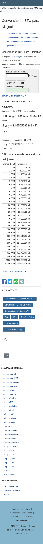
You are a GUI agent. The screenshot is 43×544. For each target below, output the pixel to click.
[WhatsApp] (16, 283)
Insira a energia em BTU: (16, 72)
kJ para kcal (8, 410)
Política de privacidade (25, 530)
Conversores (28, 517)
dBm (14, 317)
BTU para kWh (9, 422)
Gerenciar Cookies (22, 534)
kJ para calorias (10, 406)
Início (4, 8)
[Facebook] (4, 283)
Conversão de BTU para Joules (18, 305)
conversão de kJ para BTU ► (14, 96)
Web (28, 509)
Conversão (12, 8)
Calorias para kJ (10, 438)
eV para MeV (9, 467)
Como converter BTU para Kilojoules (22, 38)
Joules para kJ (9, 374)
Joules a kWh (9, 390)
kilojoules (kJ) (16, 57)
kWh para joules (10, 430)
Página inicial (18, 509)
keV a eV (7, 471)
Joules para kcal (10, 386)
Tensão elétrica (27, 317)
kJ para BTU (8, 402)
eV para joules (9, 459)
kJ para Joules (9, 398)
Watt (6, 317)
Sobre (6, 494)
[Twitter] (10, 283)
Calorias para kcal (11, 442)
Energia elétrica (11, 323)
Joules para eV (9, 394)
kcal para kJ (8, 455)
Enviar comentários (11, 490)
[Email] (22, 283)
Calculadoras (14, 517)
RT (4, 3)
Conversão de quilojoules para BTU (20, 299)
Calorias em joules (11, 434)
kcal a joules (8, 451)
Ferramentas (21, 520)
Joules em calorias (11, 382)
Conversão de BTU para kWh (17, 311)
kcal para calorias (10, 446)
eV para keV (8, 463)
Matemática (15, 513)
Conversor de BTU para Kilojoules (21, 34)
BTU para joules (10, 418)
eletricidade (27, 513)
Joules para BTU (10, 378)
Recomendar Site (10, 486)
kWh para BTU (9, 426)
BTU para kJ (8, 414)
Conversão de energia (25, 8)
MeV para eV (9, 475)
